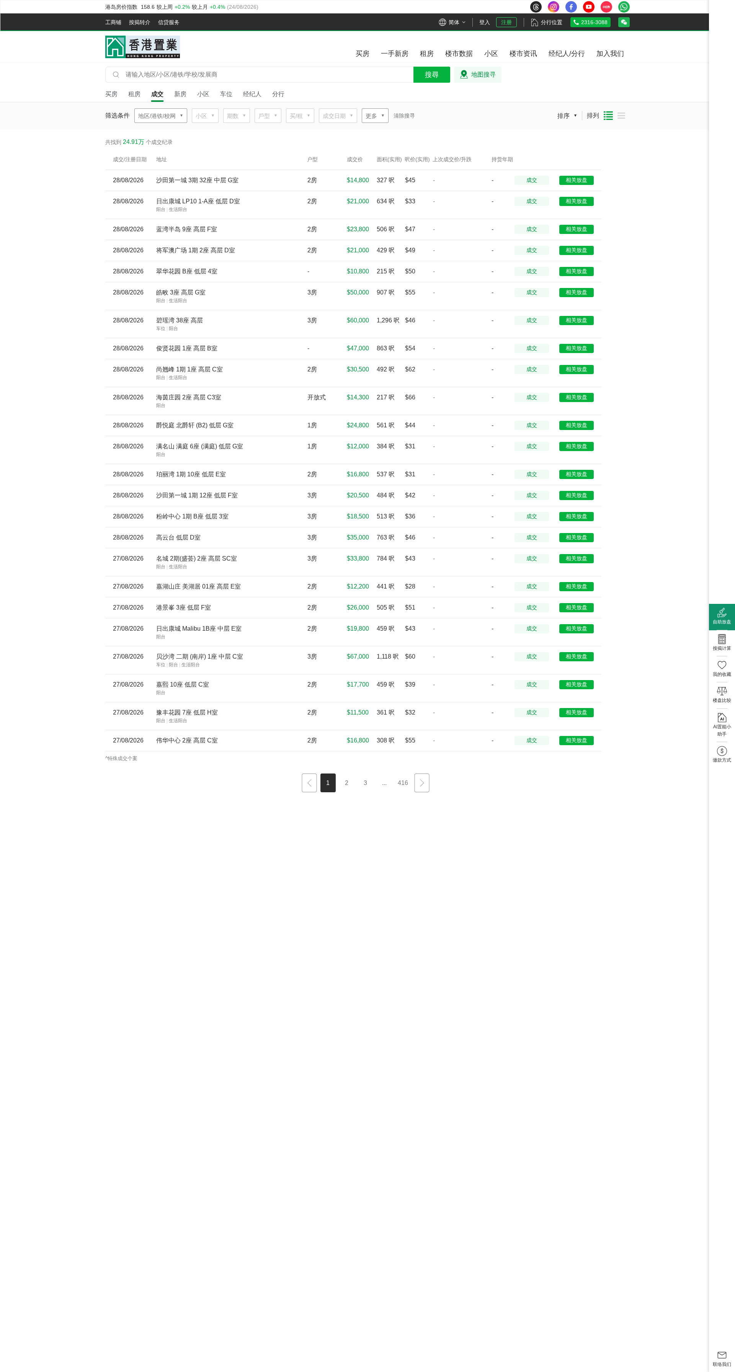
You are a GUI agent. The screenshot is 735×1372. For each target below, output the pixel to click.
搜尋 (432, 74)
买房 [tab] (111, 94)
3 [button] (365, 783)
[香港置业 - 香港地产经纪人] (142, 47)
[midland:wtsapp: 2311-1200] (624, 7)
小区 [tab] (203, 94)
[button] (309, 783)
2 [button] (346, 783)
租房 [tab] (134, 94)
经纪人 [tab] (252, 94)
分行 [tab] (278, 94)
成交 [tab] (157, 94)
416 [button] (403, 783)
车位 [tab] (226, 94)
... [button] (384, 783)
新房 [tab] (180, 94)
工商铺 (113, 22)
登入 (484, 22)
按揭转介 (139, 22)
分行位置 (551, 22)
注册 (506, 22)
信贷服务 (169, 22)
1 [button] (328, 783)
